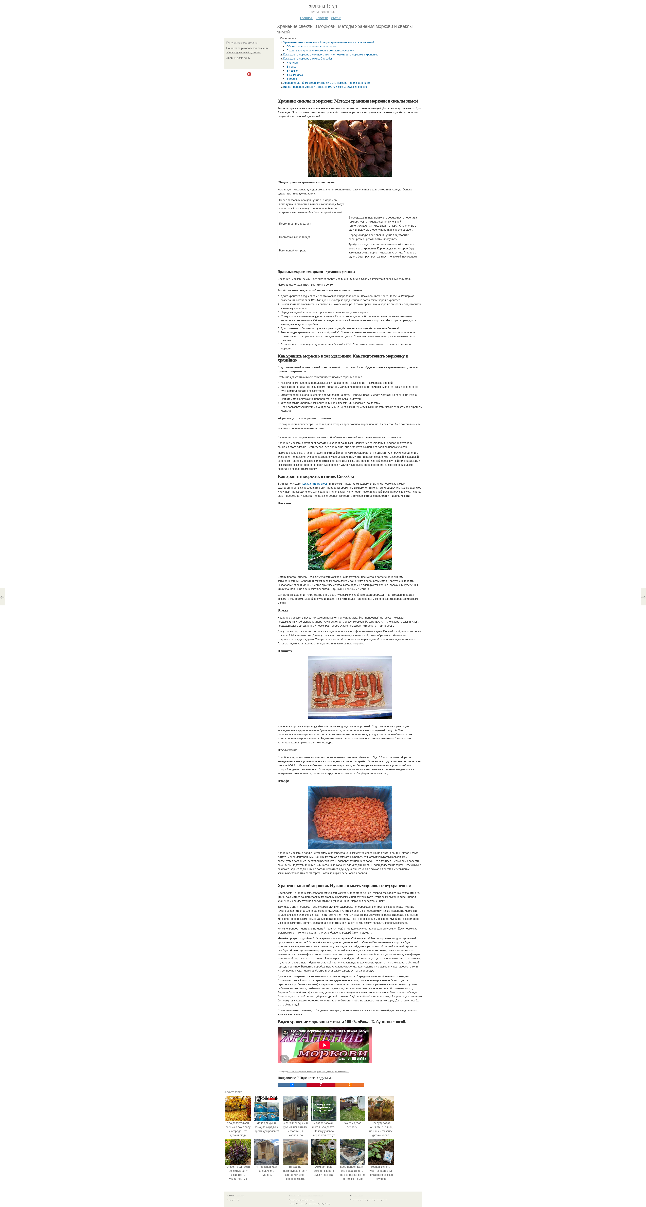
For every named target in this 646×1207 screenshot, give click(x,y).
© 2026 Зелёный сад (235, 1196)
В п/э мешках (294, 74)
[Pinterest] (321, 1085)
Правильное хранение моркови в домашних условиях (320, 50)
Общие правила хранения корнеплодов (311, 46)
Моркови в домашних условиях (320, 1071)
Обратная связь (356, 1196)
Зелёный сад (323, 6)
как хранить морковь (315, 483)
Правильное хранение (296, 1071)
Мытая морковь (342, 1071)
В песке (291, 66)
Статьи (336, 17)
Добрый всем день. (238, 57)
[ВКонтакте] (292, 1085)
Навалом (292, 62)
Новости (322, 17)
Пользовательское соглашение (310, 1196)
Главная (306, 17)
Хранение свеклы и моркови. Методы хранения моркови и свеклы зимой (328, 42)
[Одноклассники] (349, 1085)
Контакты (292, 1196)
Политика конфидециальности (301, 1200)
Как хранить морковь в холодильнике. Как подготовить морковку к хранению (330, 54)
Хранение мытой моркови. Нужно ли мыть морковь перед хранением (326, 83)
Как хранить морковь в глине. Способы (307, 58)
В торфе (291, 79)
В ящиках (292, 70)
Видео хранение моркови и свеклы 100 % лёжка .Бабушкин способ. (325, 87)
